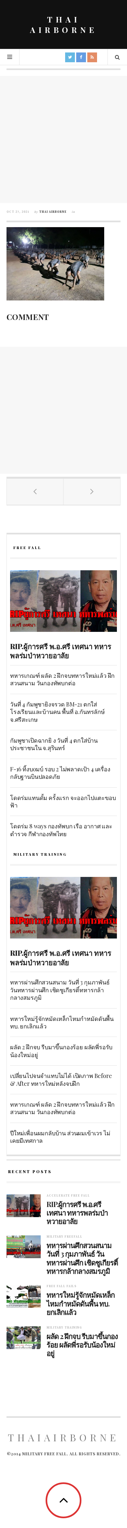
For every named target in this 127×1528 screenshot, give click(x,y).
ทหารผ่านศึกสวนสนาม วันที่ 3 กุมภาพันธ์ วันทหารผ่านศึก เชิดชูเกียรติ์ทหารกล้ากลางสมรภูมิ (60, 989)
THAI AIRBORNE (63, 24)
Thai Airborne (53, 212)
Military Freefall (64, 1237)
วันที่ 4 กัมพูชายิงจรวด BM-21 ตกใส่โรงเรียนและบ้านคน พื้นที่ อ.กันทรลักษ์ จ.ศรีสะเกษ (57, 711)
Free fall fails (62, 1286)
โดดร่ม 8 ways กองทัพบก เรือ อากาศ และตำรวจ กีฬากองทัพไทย (61, 829)
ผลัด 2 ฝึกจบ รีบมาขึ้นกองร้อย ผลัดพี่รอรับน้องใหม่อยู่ (61, 1050)
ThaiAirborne (63, 1437)
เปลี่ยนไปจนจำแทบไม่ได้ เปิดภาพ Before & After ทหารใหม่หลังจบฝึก (61, 1079)
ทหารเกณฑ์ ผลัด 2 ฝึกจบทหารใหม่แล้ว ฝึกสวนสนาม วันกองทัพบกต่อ (62, 679)
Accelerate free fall (68, 1196)
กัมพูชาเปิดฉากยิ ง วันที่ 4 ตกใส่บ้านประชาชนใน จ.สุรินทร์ (54, 744)
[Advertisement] (63, 139)
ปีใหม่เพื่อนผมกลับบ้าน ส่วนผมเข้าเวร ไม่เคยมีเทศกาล (60, 1136)
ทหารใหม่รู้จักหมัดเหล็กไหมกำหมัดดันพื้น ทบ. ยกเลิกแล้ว (62, 1022)
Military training (64, 1328)
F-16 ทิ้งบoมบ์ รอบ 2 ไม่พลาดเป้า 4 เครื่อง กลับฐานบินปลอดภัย (60, 772)
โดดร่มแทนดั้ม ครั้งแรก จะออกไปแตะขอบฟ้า (63, 801)
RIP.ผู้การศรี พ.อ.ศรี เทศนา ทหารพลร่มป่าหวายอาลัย (60, 651)
